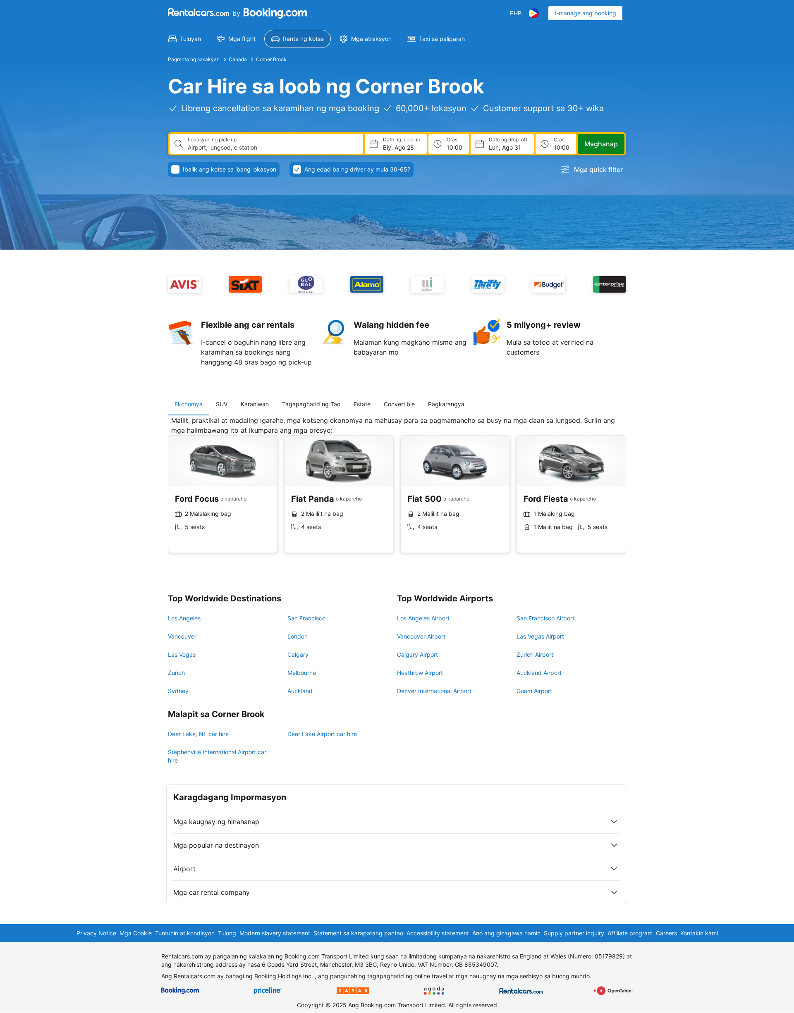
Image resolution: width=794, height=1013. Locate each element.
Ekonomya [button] (189, 404)
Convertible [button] (399, 404)
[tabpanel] (397, 490)
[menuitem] (184, 39)
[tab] (188, 404)
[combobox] (272, 147)
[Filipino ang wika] (533, 13)
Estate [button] (362, 404)
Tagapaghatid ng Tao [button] (311, 404)
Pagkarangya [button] (446, 404)
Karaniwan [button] (255, 404)
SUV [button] (221, 404)
